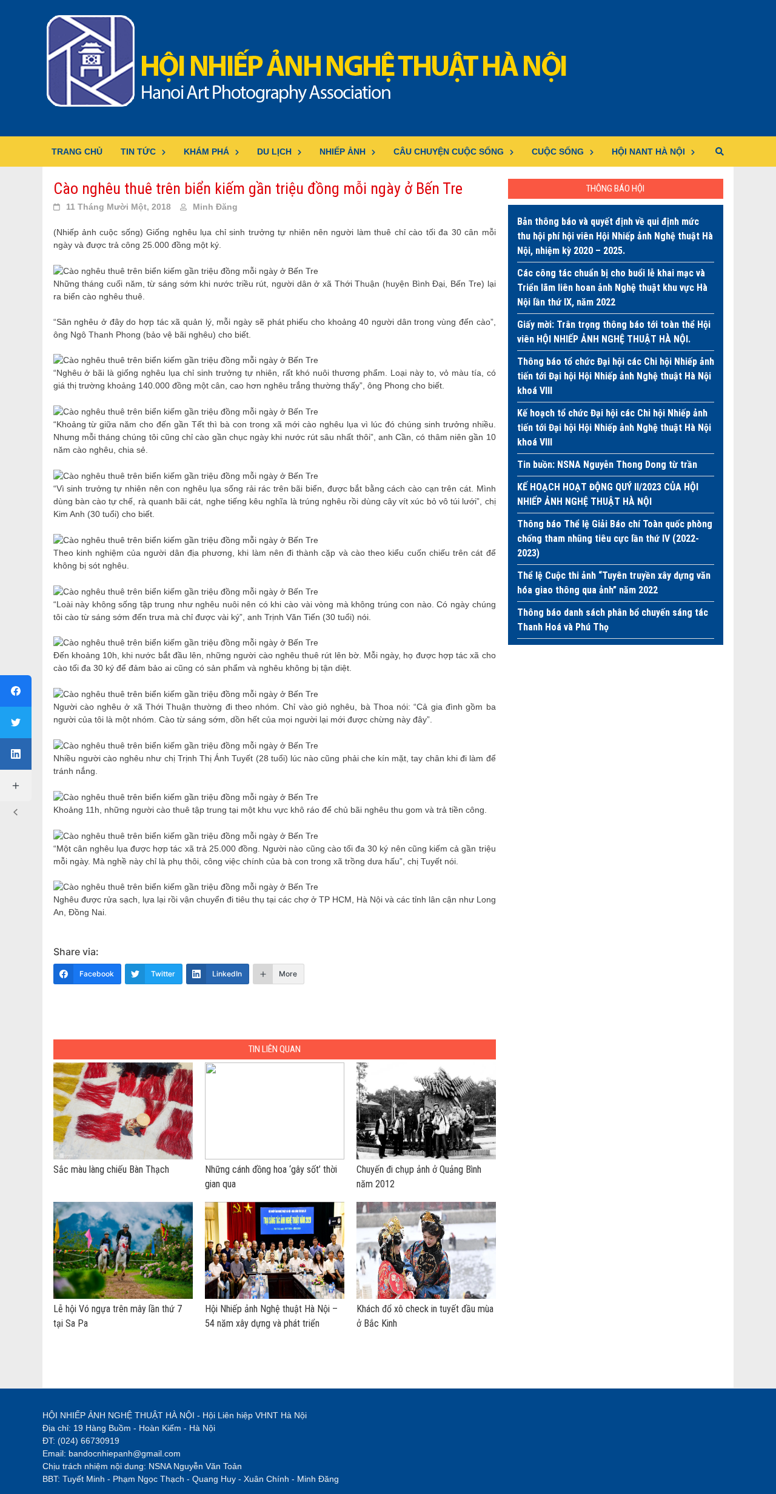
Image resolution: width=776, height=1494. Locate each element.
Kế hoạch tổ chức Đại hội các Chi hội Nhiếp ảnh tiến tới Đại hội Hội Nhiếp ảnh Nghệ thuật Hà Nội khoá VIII (614, 427)
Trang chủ (77, 151)
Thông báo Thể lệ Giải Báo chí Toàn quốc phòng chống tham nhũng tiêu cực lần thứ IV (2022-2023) (614, 538)
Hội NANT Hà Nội (648, 151)
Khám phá (206, 151)
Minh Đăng (215, 207)
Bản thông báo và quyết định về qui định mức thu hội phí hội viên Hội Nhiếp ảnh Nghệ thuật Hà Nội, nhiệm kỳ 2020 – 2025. (615, 236)
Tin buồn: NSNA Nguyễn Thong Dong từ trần (607, 464)
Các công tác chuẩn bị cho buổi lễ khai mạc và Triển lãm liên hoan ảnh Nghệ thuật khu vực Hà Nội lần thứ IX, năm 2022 (612, 287)
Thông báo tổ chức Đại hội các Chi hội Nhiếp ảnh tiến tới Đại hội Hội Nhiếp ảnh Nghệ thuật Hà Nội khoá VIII (615, 376)
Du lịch (274, 151)
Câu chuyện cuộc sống (448, 151)
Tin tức (138, 151)
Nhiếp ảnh (342, 151)
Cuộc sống (558, 151)
